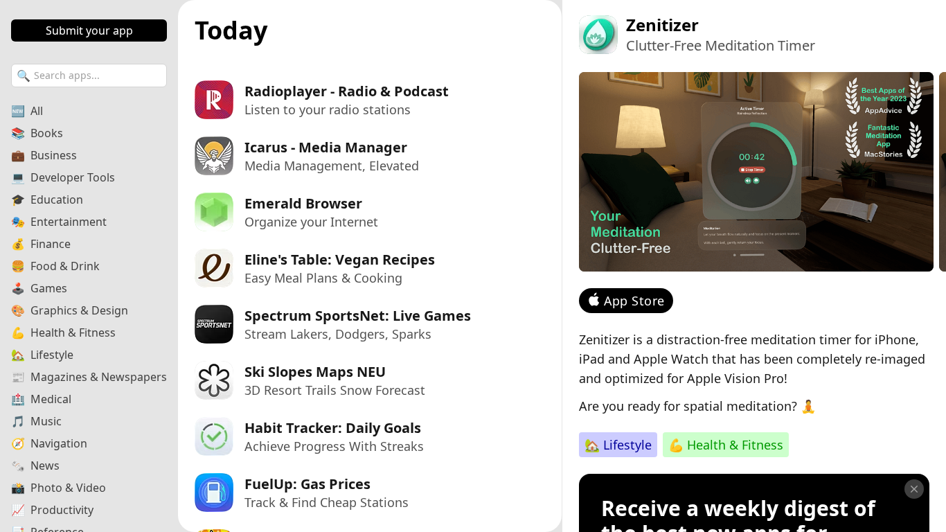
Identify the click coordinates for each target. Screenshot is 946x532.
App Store (634, 300)
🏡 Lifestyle (618, 444)
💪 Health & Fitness (725, 444)
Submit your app (89, 30)
